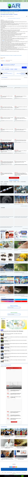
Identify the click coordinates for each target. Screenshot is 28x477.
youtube (21, 301)
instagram (8, 301)
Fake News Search (24, 472)
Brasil (7, 369)
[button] (27, 1)
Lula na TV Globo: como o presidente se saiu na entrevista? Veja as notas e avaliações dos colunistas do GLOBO (15, 337)
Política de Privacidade (9, 472)
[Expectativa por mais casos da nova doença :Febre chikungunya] (14, 324)
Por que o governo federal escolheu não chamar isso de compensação (13, 387)
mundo (3, 40)
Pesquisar (24, 67)
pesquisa (15, 55)
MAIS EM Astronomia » (25, 228)
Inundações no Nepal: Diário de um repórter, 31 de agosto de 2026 (15, 397)
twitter (21, 299)
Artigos (10, 369)
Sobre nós (14, 472)
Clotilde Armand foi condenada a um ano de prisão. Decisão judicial (15, 418)
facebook (8, 299)
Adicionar (14, 61)
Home (10, 10)
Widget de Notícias (18, 472)
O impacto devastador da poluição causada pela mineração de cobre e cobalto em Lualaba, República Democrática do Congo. (15, 343)
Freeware (2, 58)
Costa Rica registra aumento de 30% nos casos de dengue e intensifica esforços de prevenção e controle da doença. (15, 360)
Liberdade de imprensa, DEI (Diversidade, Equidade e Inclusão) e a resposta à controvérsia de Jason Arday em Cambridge (15, 357)
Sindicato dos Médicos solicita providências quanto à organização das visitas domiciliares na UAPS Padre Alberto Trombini (15, 350)
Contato (14, 10)
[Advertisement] (14, 376)
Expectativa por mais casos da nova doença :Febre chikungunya (12, 331)
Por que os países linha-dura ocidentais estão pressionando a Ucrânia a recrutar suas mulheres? (15, 393)
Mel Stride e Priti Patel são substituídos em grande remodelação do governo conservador (15, 412)
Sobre (12, 10)
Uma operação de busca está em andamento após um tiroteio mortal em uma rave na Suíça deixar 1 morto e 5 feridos (15, 340)
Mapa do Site (14, 473)
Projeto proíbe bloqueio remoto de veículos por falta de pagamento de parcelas (15, 390)
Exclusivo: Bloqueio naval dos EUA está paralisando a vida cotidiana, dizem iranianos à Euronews (15, 415)
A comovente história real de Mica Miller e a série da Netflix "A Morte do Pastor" (13, 333)
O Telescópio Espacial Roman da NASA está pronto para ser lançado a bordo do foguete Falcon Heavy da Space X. (15, 353)
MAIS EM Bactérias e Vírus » (24, 251)
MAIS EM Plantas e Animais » (24, 296)
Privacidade (16, 10)
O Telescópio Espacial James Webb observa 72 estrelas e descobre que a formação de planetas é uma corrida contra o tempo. (15, 347)
